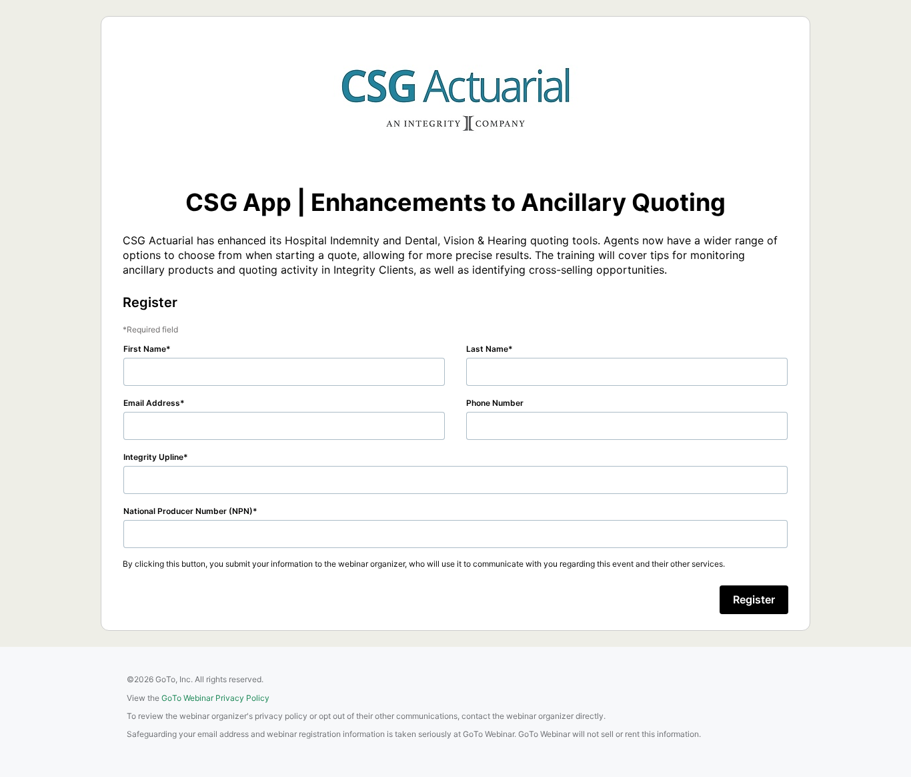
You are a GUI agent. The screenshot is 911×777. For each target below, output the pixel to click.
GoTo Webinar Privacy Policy (215, 698)
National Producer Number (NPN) (188, 511)
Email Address (151, 403)
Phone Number (495, 403)
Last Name (487, 349)
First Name (144, 349)
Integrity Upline (153, 457)
